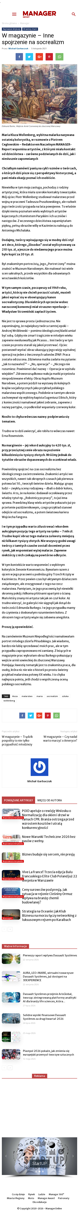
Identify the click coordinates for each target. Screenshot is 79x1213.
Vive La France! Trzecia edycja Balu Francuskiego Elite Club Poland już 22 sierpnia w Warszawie (49, 876)
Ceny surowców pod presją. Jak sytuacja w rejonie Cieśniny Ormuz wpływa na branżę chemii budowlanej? (47, 896)
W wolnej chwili (30, 29)
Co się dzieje (18, 1194)
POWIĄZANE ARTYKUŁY (18, 800)
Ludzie (41, 1194)
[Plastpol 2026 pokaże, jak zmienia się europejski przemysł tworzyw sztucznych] (11, 1054)
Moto (31, 1198)
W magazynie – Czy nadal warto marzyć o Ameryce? (60, 738)
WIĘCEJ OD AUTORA (49, 800)
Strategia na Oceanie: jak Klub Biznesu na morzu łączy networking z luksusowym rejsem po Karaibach (49, 915)
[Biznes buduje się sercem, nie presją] (11, 857)
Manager (24, 23)
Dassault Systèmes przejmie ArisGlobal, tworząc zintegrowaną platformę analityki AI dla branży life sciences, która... (49, 997)
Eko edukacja (39, 1202)
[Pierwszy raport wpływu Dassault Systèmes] (11, 959)
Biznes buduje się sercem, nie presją (48, 854)
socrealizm (52, 696)
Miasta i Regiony (15, 1198)
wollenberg (9, 700)
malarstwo (27, 696)
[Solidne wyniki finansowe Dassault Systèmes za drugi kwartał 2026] (11, 1018)
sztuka (65, 696)
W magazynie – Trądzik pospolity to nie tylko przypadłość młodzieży (17, 740)
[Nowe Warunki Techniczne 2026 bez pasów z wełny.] (11, 840)
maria (40, 696)
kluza (15, 696)
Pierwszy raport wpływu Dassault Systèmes (50, 955)
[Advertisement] (39, 1106)
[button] (74, 14)
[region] (39, 1157)
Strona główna (9, 23)
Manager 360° (56, 1194)
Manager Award (46, 1198)
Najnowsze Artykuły (11, 29)
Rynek (31, 1194)
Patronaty (63, 1198)
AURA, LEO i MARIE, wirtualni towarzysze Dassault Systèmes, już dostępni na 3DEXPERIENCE (48, 976)
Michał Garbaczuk (18, 48)
